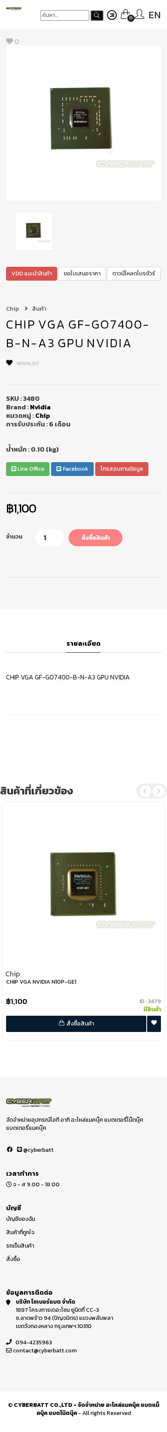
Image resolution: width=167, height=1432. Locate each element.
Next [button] (159, 791)
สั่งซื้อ (13, 1259)
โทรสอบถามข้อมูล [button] (122, 469)
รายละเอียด (83, 643)
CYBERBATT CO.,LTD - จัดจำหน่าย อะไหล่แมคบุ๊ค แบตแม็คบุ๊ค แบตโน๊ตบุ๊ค (86, 1409)
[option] (83, 123)
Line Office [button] (30, 469)
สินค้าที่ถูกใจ (20, 1232)
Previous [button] (145, 791)
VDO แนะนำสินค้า (31, 273)
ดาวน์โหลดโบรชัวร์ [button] (133, 273)
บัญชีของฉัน (20, 1219)
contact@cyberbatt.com (45, 1350)
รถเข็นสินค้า (20, 1246)
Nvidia (40, 407)
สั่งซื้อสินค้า (95, 538)
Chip (13, 308)
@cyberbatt (38, 1150)
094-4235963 (33, 1342)
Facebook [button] (75, 469)
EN (154, 15)
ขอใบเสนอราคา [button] (82, 273)
